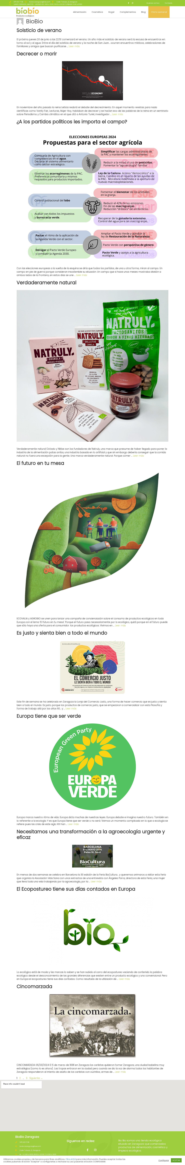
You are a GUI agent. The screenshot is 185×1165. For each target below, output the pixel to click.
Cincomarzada (34, 986)
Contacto (168, 3)
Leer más (74, 46)
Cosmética (97, 12)
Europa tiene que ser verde (49, 716)
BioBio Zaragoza (27, 1137)
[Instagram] (132, 3)
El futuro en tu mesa (40, 463)
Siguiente (36, 1078)
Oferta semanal (159, 12)
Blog (143, 12)
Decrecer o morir (37, 53)
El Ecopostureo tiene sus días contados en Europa (76, 889)
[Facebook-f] (129, 3)
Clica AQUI (71, 1159)
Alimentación (79, 12)
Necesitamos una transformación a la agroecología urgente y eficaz (91, 834)
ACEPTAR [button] (176, 1160)
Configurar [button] (163, 1160)
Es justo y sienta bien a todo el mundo (62, 633)
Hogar (111, 12)
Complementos (128, 12)
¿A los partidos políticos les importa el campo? (72, 121)
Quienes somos (153, 3)
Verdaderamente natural (46, 282)
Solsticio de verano (39, 30)
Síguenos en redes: (81, 1141)
